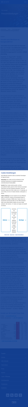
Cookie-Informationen (19, 235)
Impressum (12, 235)
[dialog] (14, 203)
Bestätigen (21, 220)
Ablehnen (5, 220)
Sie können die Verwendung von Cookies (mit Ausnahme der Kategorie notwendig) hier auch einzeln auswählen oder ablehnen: (14, 219)
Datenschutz (6, 235)
